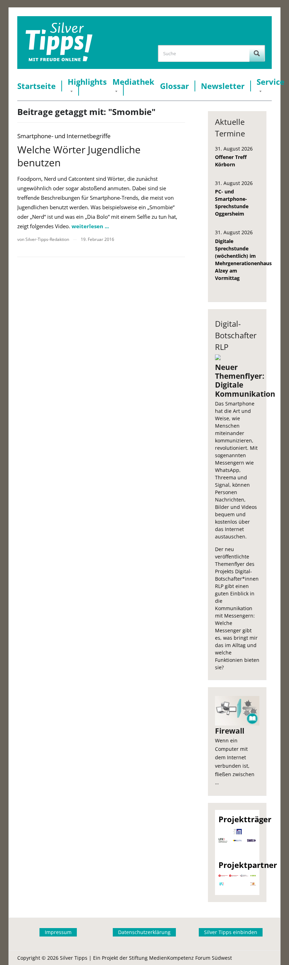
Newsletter (223, 86)
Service (270, 81)
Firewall (229, 731)
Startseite (36, 86)
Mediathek (133, 81)
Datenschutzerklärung (144, 932)
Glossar (174, 86)
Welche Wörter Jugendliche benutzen (79, 156)
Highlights (87, 81)
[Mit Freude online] (59, 42)
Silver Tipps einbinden (230, 932)
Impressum (58, 932)
